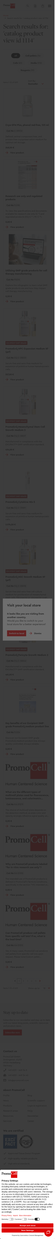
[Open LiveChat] (48, 1232)
